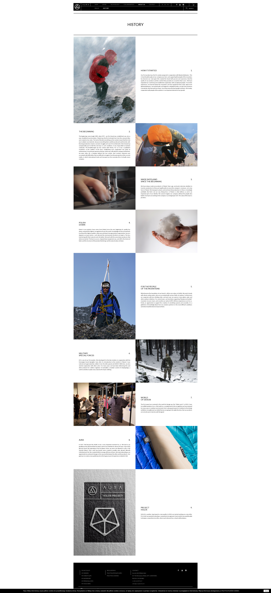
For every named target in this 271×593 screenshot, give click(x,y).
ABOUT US (141, 4)
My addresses (86, 578)
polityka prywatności (114, 573)
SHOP (96, 4)
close (266, 591)
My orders (85, 573)
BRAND (97, 8)
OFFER (104, 4)
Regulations (111, 570)
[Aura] (77, 6)
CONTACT (152, 4)
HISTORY (105, 8)
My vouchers (86, 583)
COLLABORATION (129, 4)
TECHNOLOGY (115, 4)
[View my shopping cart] (193, 4)
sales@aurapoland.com (138, 583)
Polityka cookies (113, 576)
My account (86, 570)
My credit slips (86, 576)
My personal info (87, 581)
